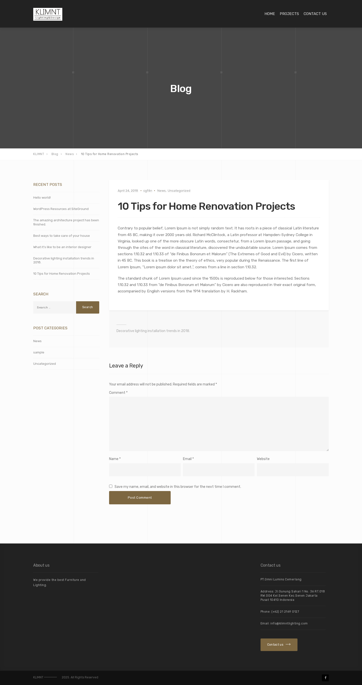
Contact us (315, 14)
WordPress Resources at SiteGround (61, 209)
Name (113, 459)
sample (38, 352)
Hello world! (42, 197)
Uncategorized (179, 190)
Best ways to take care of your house (61, 236)
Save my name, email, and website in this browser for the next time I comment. (178, 487)
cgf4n (147, 190)
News (161, 190)
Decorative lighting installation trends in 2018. (153, 331)
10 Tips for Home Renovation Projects (61, 273)
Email (187, 459)
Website (263, 459)
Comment (118, 393)
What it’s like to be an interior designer (62, 247)
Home (269, 14)
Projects (289, 14)
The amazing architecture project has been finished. (66, 222)
